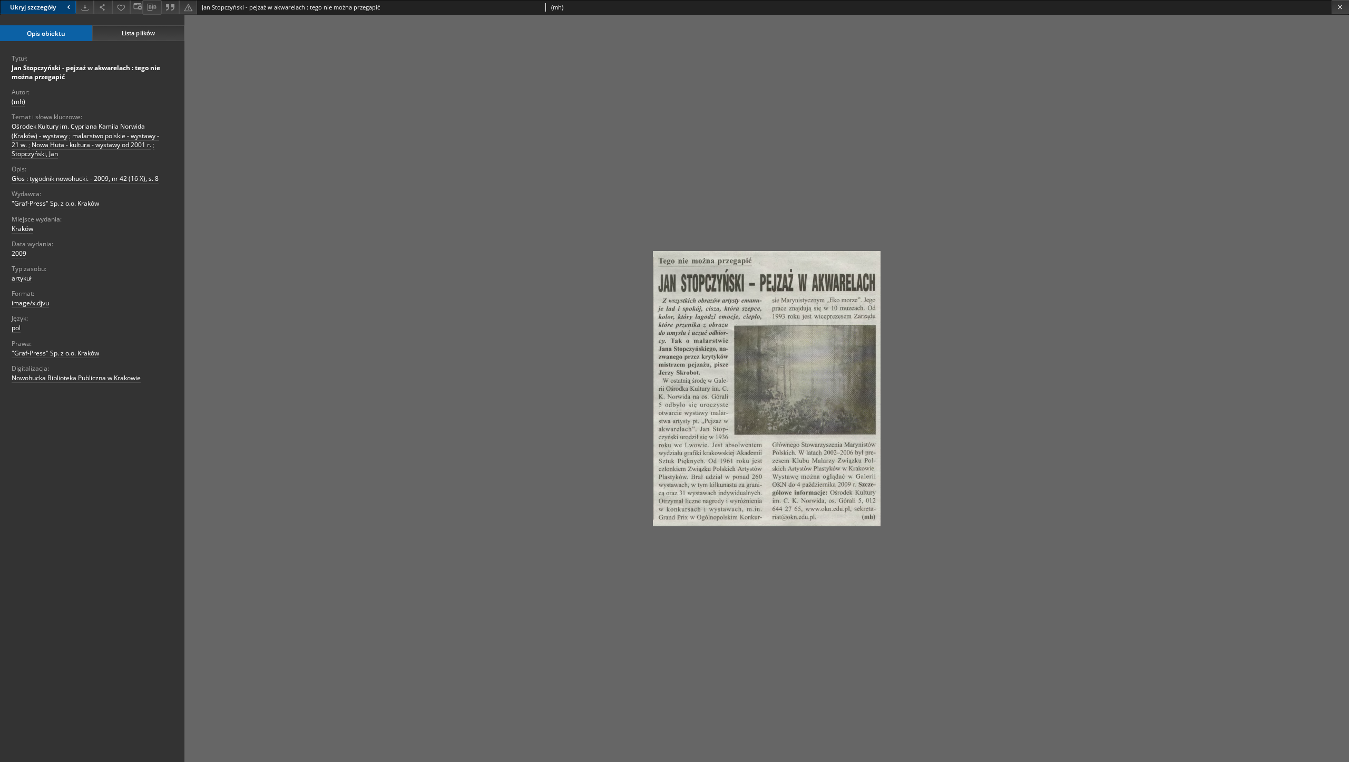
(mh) (18, 101)
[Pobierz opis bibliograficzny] (152, 7)
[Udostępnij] (103, 7)
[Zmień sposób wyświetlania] (136, 7)
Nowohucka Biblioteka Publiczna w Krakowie (76, 377)
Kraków (22, 228)
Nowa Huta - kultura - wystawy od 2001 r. (91, 144)
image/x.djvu (30, 302)
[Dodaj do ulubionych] (121, 7)
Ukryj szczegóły (33, 7)
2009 (19, 253)
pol (16, 327)
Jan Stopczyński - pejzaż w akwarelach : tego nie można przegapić (86, 72)
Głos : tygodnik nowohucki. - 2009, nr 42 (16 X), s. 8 (85, 178)
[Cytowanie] (170, 7)
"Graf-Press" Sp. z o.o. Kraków (55, 203)
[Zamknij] (1340, 7)
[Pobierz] (85, 7)
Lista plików (138, 33)
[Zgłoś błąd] (188, 7)
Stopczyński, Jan (35, 153)
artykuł (22, 278)
